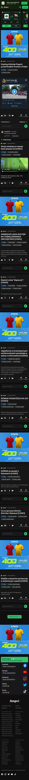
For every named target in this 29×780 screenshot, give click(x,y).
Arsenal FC (17, 742)
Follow (16, 81)
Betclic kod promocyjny (7, 731)
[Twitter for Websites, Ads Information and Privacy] (26, 100)
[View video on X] (14, 91)
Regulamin (4, 708)
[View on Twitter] (26, 81)
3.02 (5, 22)
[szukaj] (20, 7)
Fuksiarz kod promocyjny (7, 721)
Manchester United (19, 750)
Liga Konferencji (18, 733)
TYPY (16, 26)
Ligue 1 (16, 727)
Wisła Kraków (4, 743)
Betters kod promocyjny (7, 729)
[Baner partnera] (14, 44)
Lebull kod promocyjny (7, 715)
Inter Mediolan (18, 763)
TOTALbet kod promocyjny (7, 735)
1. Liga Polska (18, 715)
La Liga (16, 721)
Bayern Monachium (19, 755)
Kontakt (17, 705)
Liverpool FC (18, 746)
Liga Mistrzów (18, 729)
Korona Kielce (5, 763)
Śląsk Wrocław (5, 750)
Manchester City (18, 747)
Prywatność (18, 708)
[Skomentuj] (25, 191)
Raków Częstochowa (6, 759)
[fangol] (14, 701)
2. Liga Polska (18, 717)
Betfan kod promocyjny (7, 727)
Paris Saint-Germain (19, 759)
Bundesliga (17, 723)
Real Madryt (17, 751)
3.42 (11, 22)
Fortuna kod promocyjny (7, 725)
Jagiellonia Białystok (6, 754)
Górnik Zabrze (5, 747)
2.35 (17, 22)
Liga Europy (17, 731)
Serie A (16, 725)
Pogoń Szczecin (5, 755)
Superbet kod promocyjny (7, 719)
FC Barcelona (18, 754)
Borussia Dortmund (19, 758)
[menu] (2, 7)
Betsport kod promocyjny (7, 717)
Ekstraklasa (17, 713)
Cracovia (4, 751)
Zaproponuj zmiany (6, 705)
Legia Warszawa (5, 742)
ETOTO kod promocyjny (7, 713)
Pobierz (24, 3)
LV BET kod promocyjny (7, 723)
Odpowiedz (15, 136)
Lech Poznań (4, 746)
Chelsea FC (17, 743)
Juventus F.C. (18, 762)
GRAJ (6, 26)
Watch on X (22, 86)
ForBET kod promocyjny (7, 733)
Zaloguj (25, 7)
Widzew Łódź (4, 758)
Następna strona (13, 616)
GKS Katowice (5, 762)
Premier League (18, 719)
